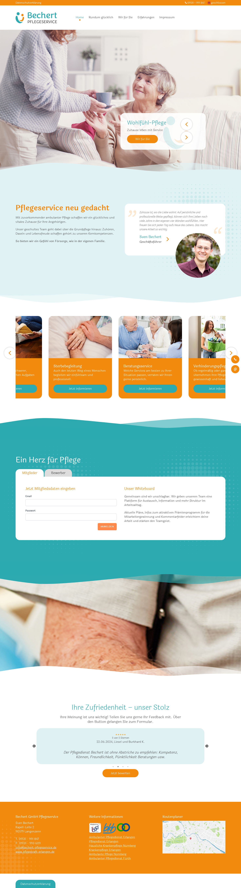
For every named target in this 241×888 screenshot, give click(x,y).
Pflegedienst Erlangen (103, 846)
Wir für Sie (125, 17)
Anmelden (107, 526)
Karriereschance (146, 139)
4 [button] (128, 771)
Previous (186, 124)
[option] (120, 748)
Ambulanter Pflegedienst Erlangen (112, 842)
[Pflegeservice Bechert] (36, 17)
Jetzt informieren (89, 388)
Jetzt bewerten (120, 777)
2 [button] (118, 771)
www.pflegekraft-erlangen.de (35, 856)
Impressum (167, 17)
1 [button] (113, 771)
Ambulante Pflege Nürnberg (107, 859)
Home (80, 17)
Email (28, 496)
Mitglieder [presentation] (29, 472)
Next (186, 137)
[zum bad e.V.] (95, 832)
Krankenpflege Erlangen (105, 854)
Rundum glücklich (101, 17)
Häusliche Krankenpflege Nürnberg (112, 850)
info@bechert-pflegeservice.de (36, 852)
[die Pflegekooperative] (123, 831)
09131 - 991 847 (196, 3)
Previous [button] (34, 748)
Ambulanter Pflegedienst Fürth (110, 863)
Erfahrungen (146, 17)
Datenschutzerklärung (28, 3)
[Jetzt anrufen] (235, 359)
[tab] (30, 473)
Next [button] (207, 748)
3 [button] (123, 771)
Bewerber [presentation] (58, 472)
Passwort (30, 510)
